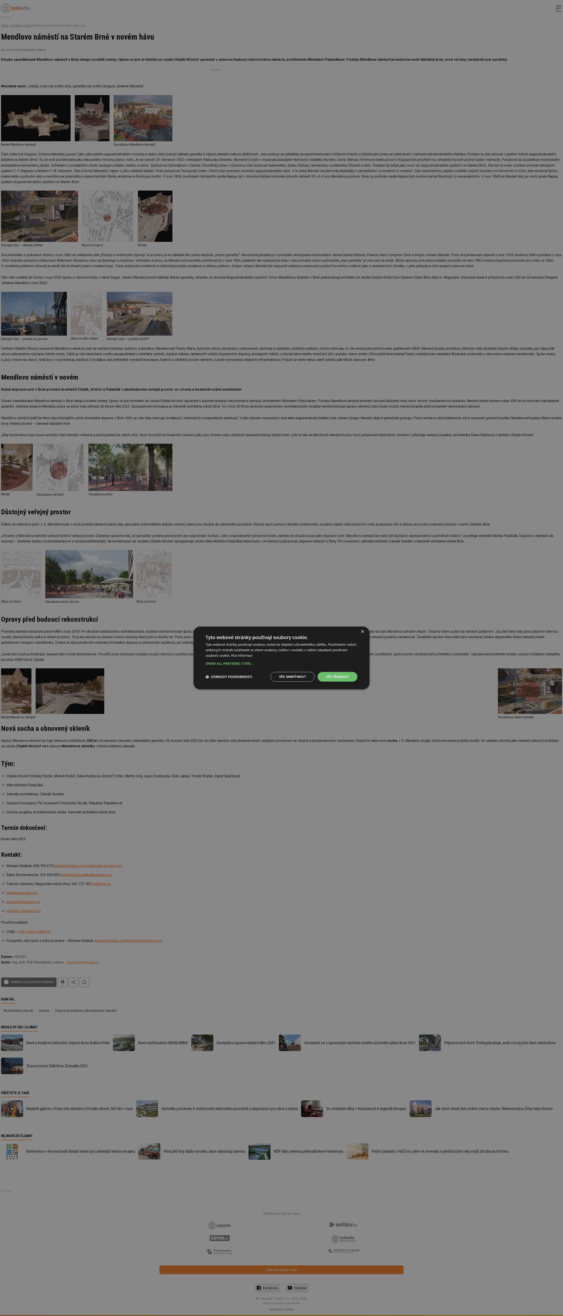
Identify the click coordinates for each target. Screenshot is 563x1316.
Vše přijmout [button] (337, 677)
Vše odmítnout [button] (292, 677)
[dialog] (281, 658)
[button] (281, 663)
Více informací (241, 655)
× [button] (362, 631)
